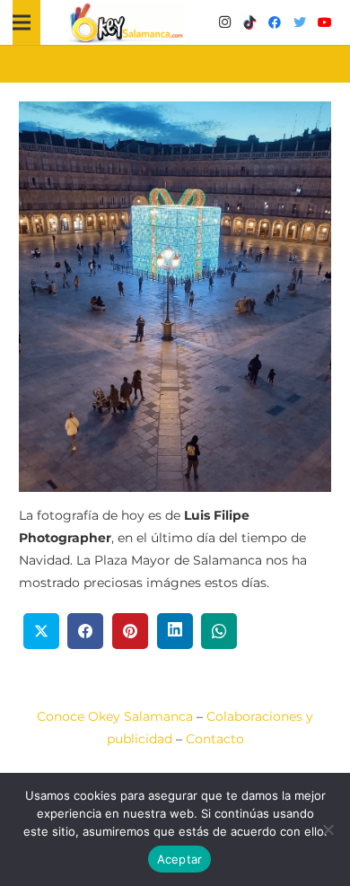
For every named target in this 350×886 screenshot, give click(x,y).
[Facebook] (274, 22)
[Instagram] (224, 22)
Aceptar (180, 859)
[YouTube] (324, 22)
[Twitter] (299, 22)
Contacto (215, 739)
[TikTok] (249, 22)
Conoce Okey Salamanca (115, 716)
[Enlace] (126, 23)
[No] (328, 829)
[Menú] (21, 22)
